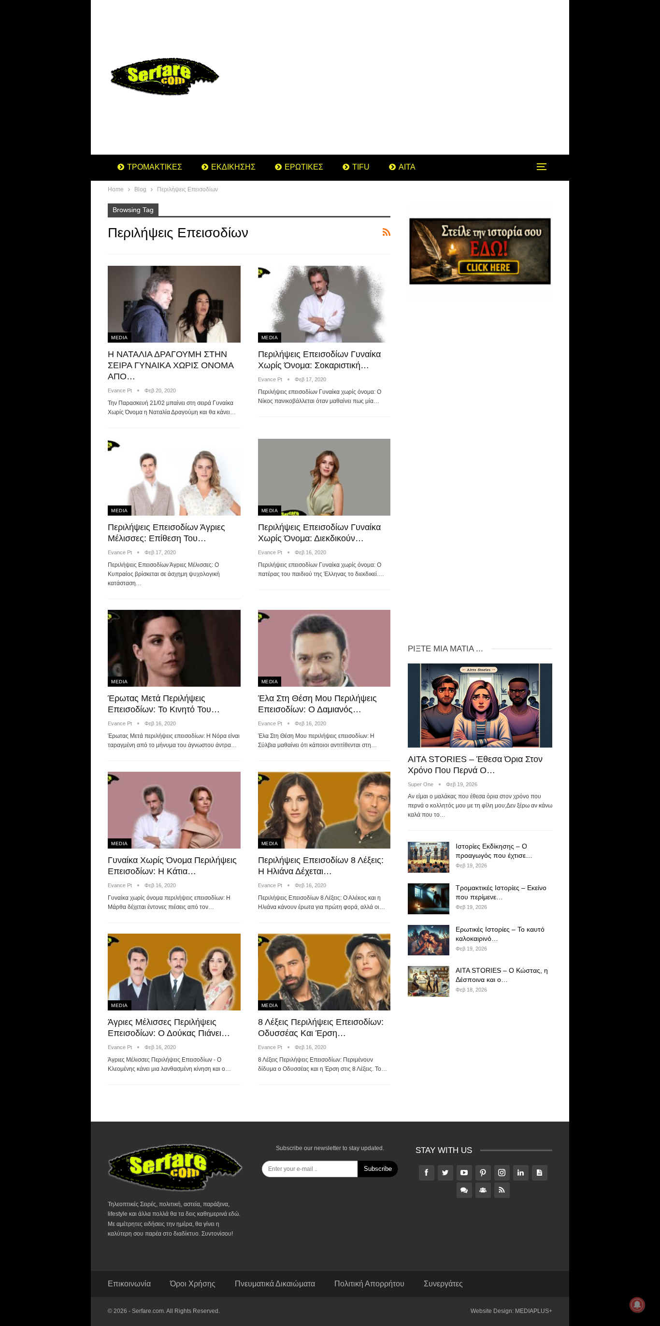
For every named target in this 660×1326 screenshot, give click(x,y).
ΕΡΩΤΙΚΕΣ (304, 167)
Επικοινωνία (129, 1284)
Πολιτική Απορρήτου (369, 1284)
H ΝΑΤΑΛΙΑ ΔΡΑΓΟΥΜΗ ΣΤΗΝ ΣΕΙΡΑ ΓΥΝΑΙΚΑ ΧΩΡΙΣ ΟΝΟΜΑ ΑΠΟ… (170, 365)
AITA (407, 167)
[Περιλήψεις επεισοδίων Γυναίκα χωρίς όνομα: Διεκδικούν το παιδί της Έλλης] (324, 477)
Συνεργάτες (443, 1284)
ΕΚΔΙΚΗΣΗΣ (233, 167)
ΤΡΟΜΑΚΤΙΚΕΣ (154, 167)
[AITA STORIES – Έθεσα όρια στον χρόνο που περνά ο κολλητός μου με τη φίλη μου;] (480, 705)
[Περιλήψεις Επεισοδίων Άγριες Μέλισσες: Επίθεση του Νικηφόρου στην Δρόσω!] (174, 477)
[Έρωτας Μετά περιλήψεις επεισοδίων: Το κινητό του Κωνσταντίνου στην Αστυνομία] (174, 648)
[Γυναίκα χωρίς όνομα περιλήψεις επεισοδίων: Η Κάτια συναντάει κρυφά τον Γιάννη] (174, 810)
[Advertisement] (407, 77)
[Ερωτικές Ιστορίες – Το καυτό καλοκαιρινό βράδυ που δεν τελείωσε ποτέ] (428, 940)
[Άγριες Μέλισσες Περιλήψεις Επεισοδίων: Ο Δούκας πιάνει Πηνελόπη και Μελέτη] (174, 972)
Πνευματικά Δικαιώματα (275, 1284)
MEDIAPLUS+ (533, 1311)
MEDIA (119, 337)
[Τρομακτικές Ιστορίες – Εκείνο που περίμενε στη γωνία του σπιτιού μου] (428, 898)
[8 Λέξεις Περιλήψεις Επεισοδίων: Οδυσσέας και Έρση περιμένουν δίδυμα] (324, 972)
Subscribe (378, 1168)
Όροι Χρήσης (192, 1284)
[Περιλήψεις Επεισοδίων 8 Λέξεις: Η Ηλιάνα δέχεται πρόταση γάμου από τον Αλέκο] (324, 810)
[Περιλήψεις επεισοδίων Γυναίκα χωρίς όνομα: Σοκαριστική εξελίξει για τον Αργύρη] (324, 304)
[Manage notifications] (637, 1304)
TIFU (361, 167)
